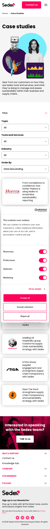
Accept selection (25, 307)
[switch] (43, 260)
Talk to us (25, 438)
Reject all (25, 316)
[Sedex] (8, 5)
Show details (35, 289)
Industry (6, 149)
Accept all (25, 298)
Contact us (31, 4)
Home (5, 13)
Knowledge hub (10, 463)
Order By (6, 162)
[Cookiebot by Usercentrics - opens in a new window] (35, 210)
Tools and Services (12, 135)
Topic (4, 121)
